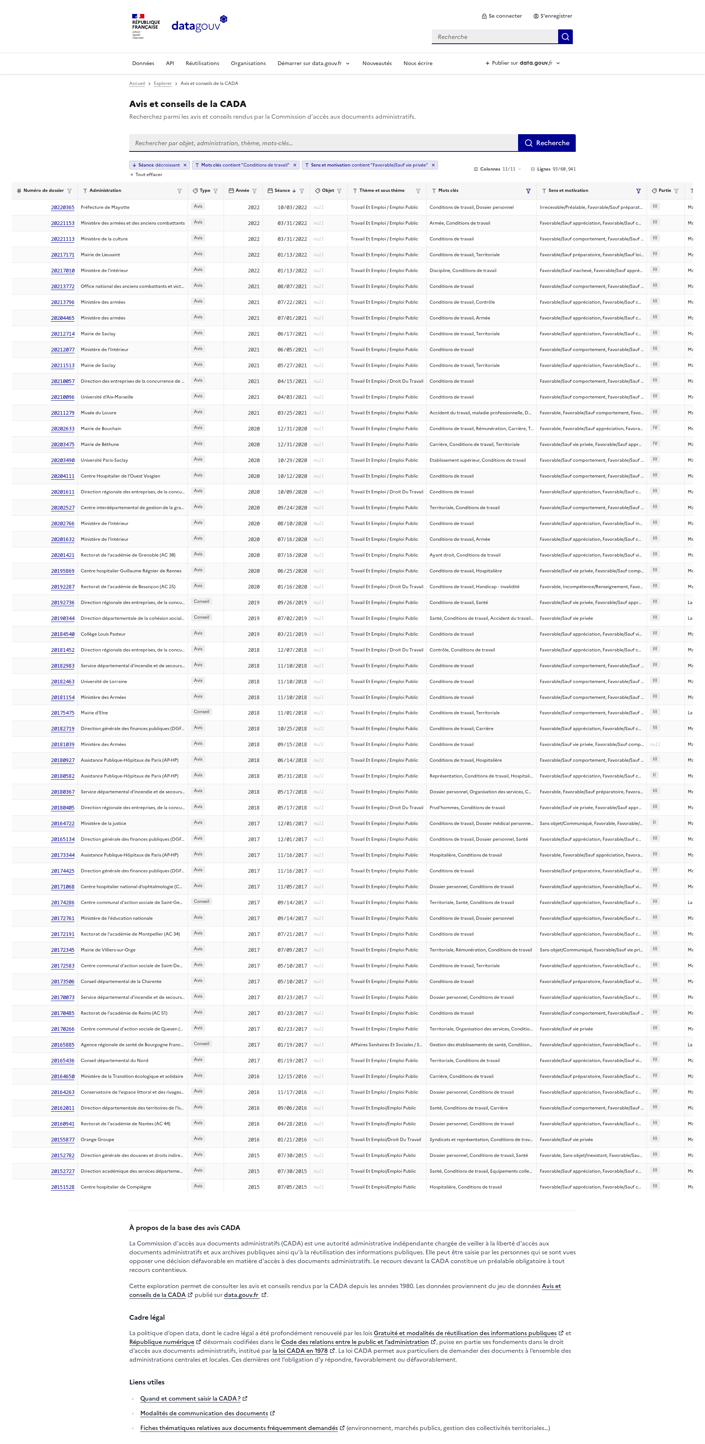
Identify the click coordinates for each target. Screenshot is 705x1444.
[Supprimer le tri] (185, 165)
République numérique (161, 1341)
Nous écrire (418, 63)
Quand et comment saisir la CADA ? (190, 1398)
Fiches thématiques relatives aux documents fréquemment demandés (239, 1427)
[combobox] (502, 36)
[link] (501, 16)
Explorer (163, 83)
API (170, 63)
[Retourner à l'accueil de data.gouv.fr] (199, 25)
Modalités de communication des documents (204, 1413)
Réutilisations (202, 63)
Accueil (137, 83)
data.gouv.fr (242, 1294)
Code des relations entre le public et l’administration (355, 1341)
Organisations (248, 63)
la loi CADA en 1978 (300, 1350)
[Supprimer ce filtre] (295, 165)
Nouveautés (377, 63)
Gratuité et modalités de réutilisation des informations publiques (465, 1333)
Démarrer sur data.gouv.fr (310, 63)
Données (143, 63)
